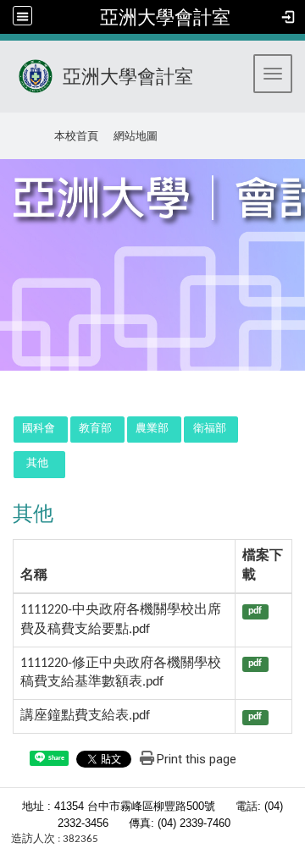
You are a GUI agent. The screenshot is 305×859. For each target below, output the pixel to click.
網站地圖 (136, 135)
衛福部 (209, 428)
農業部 (152, 428)
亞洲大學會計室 (165, 17)
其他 (37, 463)
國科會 (38, 428)
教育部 (95, 428)
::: (7, 133)
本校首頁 (76, 135)
